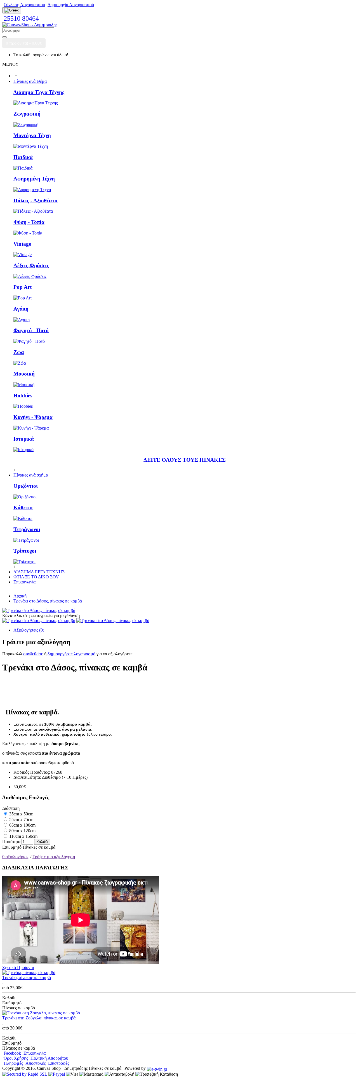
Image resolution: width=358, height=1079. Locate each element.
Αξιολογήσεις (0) (28, 630)
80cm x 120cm (22, 830)
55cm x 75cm (20, 819)
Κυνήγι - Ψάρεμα (33, 417)
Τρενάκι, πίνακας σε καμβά (26, 977)
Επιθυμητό (12, 847)
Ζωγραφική (27, 114)
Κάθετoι (23, 507)
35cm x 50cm (20, 813)
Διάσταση (11, 808)
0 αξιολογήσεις (15, 856)
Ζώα (18, 352)
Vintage (22, 244)
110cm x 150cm (22, 836)
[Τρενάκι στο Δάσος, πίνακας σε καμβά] (38, 610)
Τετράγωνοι (26, 529)
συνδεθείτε (33, 653)
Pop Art (22, 287)
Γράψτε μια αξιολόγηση (53, 856)
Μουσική (24, 374)
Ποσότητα (11, 841)
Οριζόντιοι (25, 486)
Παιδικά (23, 157)
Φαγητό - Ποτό (31, 330)
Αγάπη (21, 309)
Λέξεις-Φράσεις (31, 265)
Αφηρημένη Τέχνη (34, 179)
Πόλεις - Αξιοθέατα (35, 200)
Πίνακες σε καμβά (39, 847)
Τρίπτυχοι (24, 551)
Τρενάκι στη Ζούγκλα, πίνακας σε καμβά (39, 1017)
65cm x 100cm (22, 825)
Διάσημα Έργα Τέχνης (38, 92)
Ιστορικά (23, 439)
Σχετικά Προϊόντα (18, 967)
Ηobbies (22, 395)
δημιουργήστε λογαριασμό (71, 653)
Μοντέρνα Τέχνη (32, 135)
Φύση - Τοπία (28, 222)
